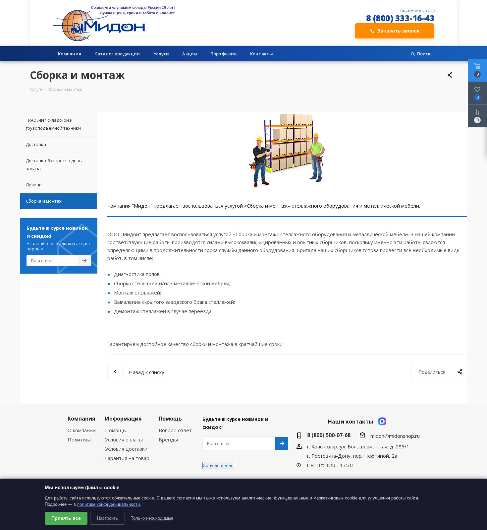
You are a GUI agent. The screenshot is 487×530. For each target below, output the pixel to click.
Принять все (66, 518)
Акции (189, 54)
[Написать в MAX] (382, 421)
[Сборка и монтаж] (287, 151)
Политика (79, 439)
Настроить (107, 518)
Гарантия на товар (127, 458)
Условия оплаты (124, 439)
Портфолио (223, 54)
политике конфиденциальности (108, 504)
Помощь (115, 430)
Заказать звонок (398, 31)
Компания (69, 54)
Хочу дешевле (218, 465)
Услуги (161, 54)
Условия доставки (126, 448)
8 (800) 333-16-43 (400, 18)
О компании (82, 430)
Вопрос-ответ (175, 430)
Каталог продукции (117, 54)
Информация (123, 418)
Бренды (168, 439)
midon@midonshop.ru (395, 435)
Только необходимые (152, 518)
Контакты (261, 54)
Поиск (423, 54)
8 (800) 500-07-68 (329, 435)
